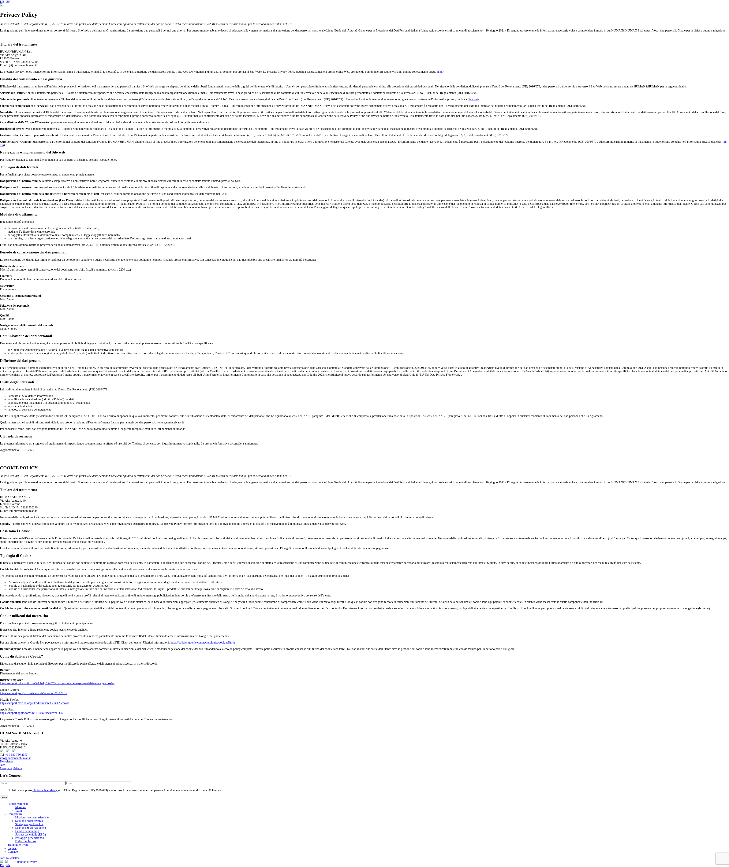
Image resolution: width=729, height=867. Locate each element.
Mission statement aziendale (32, 817)
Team (18, 810)
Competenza (15, 814)
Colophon (6, 768)
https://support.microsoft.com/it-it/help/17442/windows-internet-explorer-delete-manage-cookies (57, 683)
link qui (473, 99)
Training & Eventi (18, 844)
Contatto (13, 851)
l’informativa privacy (45, 790)
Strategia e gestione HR (29, 824)
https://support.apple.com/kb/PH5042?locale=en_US (31, 712)
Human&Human (18, 803)
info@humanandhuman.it (15, 758)
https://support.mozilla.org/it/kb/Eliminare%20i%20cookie (34, 703)
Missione (20, 807)
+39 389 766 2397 (16, 754)
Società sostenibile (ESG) (30, 834)
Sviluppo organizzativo (29, 820)
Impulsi (12, 848)
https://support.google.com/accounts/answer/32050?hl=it (33, 693)
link (440, 71)
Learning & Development (30, 827)
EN (8, 1)
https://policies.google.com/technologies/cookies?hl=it (202, 642)
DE (2, 1)
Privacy (17, 768)
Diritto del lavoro (25, 841)
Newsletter (6, 761)
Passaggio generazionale (29, 837)
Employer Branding (27, 831)
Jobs (2, 764)
